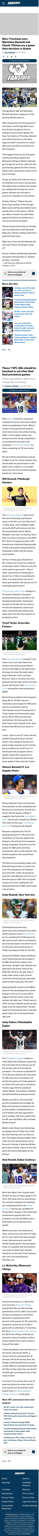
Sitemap (26, 1489)
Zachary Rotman (11, 386)
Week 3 (10, 419)
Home (4, 350)
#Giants (31, 257)
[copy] (15, 56)
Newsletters (7, 1493)
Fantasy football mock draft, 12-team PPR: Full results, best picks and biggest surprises (20, 1416)
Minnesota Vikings (23, 1305)
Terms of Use (28, 1497)
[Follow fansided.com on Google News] (33, 273)
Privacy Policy (8, 1497)
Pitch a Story (28, 1493)
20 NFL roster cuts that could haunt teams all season (19, 1408)
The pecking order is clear (13, 591)
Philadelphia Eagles (14, 1058)
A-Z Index (6, 1489)
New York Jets (28, 934)
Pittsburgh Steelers (14, 515)
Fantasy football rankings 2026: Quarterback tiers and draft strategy (19, 1423)
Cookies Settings (29, 1505)
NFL (9, 350)
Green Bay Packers (14, 659)
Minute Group (14, 1514)
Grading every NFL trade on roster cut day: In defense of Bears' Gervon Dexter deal (20, 1440)
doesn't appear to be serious (23, 1331)
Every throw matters (21, 445)
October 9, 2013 (8, 265)
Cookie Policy (8, 1501)
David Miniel (10, 52)
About (4, 1478)
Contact (25, 1478)
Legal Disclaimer (29, 1501)
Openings (6, 1482)
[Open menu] (3, 3)
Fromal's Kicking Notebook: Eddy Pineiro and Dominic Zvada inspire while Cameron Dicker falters (20, 1431)
